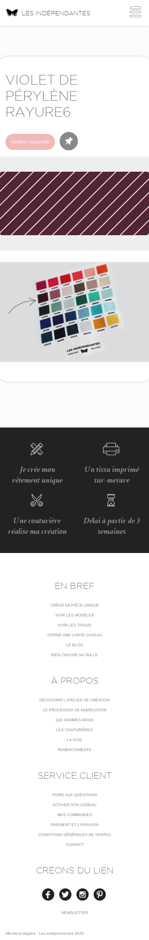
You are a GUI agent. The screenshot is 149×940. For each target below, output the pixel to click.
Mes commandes (74, 815)
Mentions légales (21, 933)
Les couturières (74, 730)
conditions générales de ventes (74, 835)
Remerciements (74, 750)
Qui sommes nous (74, 720)
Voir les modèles (74, 615)
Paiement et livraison (75, 825)
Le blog (74, 645)
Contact (75, 844)
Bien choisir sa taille (74, 655)
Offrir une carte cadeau (74, 635)
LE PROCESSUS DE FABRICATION (74, 710)
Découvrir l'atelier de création (74, 700)
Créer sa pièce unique (74, 605)
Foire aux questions (74, 795)
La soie (74, 740)
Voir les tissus (74, 625)
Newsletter (75, 913)
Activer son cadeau (74, 805)
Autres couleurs (30, 142)
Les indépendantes (56, 13)
